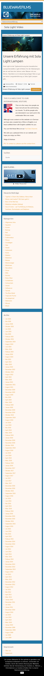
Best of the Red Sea (11, 202)
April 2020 (8, 400)
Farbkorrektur (9, 237)
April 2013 (8, 577)
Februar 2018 (9, 463)
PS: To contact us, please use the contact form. (20, 143)
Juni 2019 (8, 425)
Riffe (6, 273)
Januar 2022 (9, 382)
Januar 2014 (9, 562)
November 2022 (10, 369)
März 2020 (8, 402)
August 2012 (9, 587)
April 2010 (8, 620)
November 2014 (10, 544)
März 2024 (8, 349)
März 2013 (8, 579)
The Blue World (10, 293)
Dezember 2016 (10, 486)
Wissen (7, 303)
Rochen (7, 275)
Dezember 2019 (10, 410)
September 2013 (10, 569)
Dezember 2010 (10, 610)
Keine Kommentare (11, 86)
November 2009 (10, 627)
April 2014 (8, 554)
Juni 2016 (8, 501)
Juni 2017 (8, 481)
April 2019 (8, 430)
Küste (7, 253)
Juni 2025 (8, 331)
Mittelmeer (8, 265)
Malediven (8, 258)
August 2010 (9, 612)
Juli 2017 (8, 478)
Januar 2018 (9, 465)
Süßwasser (8, 288)
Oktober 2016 (9, 491)
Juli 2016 (8, 498)
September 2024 (10, 341)
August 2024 (9, 344)
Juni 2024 (8, 347)
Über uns (8, 650)
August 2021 (9, 387)
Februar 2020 (9, 405)
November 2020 (10, 392)
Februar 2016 (9, 511)
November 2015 (10, 519)
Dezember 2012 (10, 582)
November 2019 (10, 412)
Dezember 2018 (10, 440)
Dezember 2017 (10, 468)
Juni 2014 (8, 551)
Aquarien (8, 225)
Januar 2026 (9, 324)
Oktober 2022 (9, 372)
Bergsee (7, 235)
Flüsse (7, 240)
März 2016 (8, 508)
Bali (6, 232)
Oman (7, 270)
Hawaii (7, 247)
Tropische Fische (10, 296)
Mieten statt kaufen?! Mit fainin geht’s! (17, 199)
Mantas (7, 260)
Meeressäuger (9, 263)
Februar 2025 (9, 336)
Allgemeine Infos (10, 222)
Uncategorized (9, 298)
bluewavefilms (9, 84)
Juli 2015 (8, 529)
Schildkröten (9, 280)
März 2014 (8, 556)
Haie (6, 245)
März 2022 (8, 379)
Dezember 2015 (10, 516)
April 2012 (8, 594)
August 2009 (9, 632)
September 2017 (10, 473)
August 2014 (9, 546)
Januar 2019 (9, 438)
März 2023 (8, 364)
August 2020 (9, 395)
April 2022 (8, 377)
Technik (32, 84)
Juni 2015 (8, 531)
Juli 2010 (8, 615)
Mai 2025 (8, 334)
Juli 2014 (8, 549)
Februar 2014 (9, 559)
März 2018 (8, 460)
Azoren (7, 227)
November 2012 (10, 584)
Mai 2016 (8, 503)
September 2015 (10, 524)
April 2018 (8, 458)
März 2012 (8, 597)
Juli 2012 (8, 589)
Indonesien (8, 250)
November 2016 (10, 488)
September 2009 (10, 630)
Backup (7, 230)
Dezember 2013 (10, 564)
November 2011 (10, 602)
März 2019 (8, 433)
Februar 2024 (9, 352)
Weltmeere (8, 301)
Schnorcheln (9, 283)
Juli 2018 (8, 453)
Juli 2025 (8, 329)
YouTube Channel (31, 129)
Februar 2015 (9, 539)
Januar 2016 (9, 513)
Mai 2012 (8, 592)
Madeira (7, 255)
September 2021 (10, 384)
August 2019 (9, 420)
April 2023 (8, 362)
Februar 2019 (9, 435)
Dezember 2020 (10, 390)
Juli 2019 (8, 422)
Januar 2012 (9, 599)
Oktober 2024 (9, 339)
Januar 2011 (9, 607)
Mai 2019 (8, 427)
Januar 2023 (9, 367)
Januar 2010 (9, 625)
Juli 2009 (8, 635)
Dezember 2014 (10, 541)
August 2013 (9, 572)
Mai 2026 (8, 321)
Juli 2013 (8, 574)
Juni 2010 (8, 617)
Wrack (7, 306)
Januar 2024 (9, 354)
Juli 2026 (8, 319)
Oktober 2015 (9, 521)
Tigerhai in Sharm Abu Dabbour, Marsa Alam (19, 196)
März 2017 (8, 483)
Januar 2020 (9, 407)
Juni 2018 (8, 455)
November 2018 (10, 443)
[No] (41, 666)
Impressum (8, 653)
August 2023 (9, 357)
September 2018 (10, 448)
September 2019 (10, 417)
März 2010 (8, 622)
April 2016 (8, 506)
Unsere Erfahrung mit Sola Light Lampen (22, 58)
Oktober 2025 (9, 326)
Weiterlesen (36, 89)
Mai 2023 (8, 359)
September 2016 (10, 493)
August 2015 (9, 526)
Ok (22, 673)
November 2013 (10, 567)
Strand (7, 285)
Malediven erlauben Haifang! (14, 204)
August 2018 (9, 450)
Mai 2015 (8, 534)
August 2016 (9, 496)
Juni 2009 (8, 637)
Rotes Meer (8, 278)
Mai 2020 (8, 397)
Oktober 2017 (9, 470)
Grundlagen (8, 242)
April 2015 (8, 536)
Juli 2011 (8, 605)
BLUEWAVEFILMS (17, 7)
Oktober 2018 (9, 445)
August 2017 (9, 476)
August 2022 (9, 374)
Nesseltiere (8, 268)
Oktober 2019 (9, 415)
